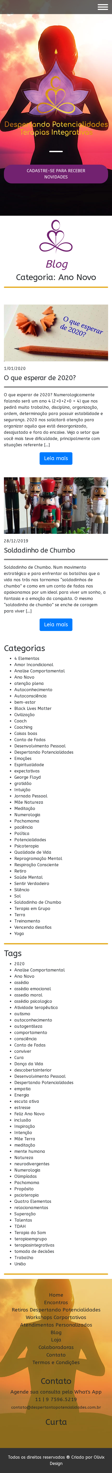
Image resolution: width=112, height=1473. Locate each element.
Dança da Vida (28, 1063)
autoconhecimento (33, 1020)
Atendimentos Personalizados (56, 1325)
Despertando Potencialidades (43, 752)
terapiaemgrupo (30, 1238)
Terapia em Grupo (32, 908)
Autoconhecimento (33, 689)
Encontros (56, 1302)
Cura (19, 1057)
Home (56, 1295)
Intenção (23, 1132)
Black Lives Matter (33, 708)
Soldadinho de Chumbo (39, 550)
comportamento (30, 1032)
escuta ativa (26, 1101)
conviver (22, 1051)
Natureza (23, 1157)
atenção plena (29, 683)
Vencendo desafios (33, 927)
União (20, 1263)
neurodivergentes (31, 1163)
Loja (56, 1340)
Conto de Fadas (30, 739)
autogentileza (28, 1026)
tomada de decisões (34, 1251)
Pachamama (26, 821)
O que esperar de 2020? (40, 378)
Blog (56, 1332)
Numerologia (27, 814)
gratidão (23, 783)
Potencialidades (30, 839)
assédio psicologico (33, 1001)
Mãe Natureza (28, 802)
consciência (25, 1038)
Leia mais (56, 458)
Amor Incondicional (33, 664)
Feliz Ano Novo (29, 1113)
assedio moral (28, 995)
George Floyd (27, 777)
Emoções (23, 758)
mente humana (29, 1151)
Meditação (24, 808)
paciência (23, 827)
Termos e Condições (56, 1362)
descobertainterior (33, 1070)
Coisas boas (25, 733)
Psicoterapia (26, 846)
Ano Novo (24, 677)
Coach (20, 721)
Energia (21, 1095)
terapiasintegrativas (34, 1245)
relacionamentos (31, 1207)
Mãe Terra (24, 1138)
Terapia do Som (30, 1232)
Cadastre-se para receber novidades (56, 174)
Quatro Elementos (32, 1201)
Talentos (23, 1220)
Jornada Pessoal (30, 796)
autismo (22, 1013)
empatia (22, 1088)
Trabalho (23, 1257)
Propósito (24, 1188)
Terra (19, 914)
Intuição (22, 789)
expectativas (27, 771)
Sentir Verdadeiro (31, 883)
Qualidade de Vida (32, 852)
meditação (24, 1145)
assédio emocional (32, 988)
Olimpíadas (25, 1176)
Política (21, 833)
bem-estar (25, 702)
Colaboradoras (56, 1347)
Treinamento (27, 921)
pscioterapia (26, 1195)
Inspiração (24, 1126)
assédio (21, 982)
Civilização (24, 714)
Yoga (19, 933)
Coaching (23, 727)
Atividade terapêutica (36, 1007)
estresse (22, 1107)
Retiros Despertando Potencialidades (56, 1310)
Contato (56, 1355)
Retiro (20, 871)
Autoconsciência (30, 696)
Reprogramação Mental (38, 858)
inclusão (22, 1120)
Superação (25, 1213)
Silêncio (21, 889)
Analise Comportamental (39, 671)
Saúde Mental (28, 877)
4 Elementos (26, 658)
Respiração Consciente (36, 864)
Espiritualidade (29, 764)
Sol (17, 896)
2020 (19, 963)
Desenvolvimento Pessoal (40, 746)
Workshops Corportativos (56, 1317)
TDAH (20, 1226)
